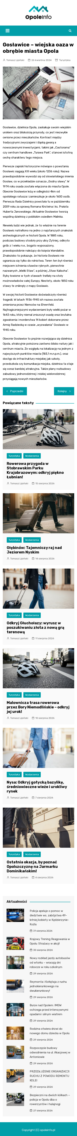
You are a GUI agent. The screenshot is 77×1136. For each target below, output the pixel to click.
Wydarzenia (32, 455)
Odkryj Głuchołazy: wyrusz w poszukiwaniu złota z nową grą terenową (35, 627)
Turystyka (64, 60)
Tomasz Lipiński (15, 60)
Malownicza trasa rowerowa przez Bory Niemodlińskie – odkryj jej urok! (38, 707)
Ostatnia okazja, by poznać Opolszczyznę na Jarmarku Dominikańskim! (32, 866)
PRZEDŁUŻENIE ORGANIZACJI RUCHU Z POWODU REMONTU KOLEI (49, 1076)
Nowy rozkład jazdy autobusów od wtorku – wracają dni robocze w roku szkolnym (50, 962)
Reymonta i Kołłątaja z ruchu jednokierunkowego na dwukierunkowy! (48, 986)
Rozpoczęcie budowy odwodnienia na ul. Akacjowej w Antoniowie (50, 1052)
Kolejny (62, 391)
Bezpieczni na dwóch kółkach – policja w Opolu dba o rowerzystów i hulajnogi (50, 1099)
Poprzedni (16, 391)
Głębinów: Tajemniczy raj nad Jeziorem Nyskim (34, 549)
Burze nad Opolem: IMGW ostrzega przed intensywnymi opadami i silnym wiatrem (49, 1010)
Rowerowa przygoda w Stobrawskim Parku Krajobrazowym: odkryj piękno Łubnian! (35, 470)
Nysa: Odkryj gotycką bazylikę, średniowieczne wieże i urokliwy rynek (37, 786)
